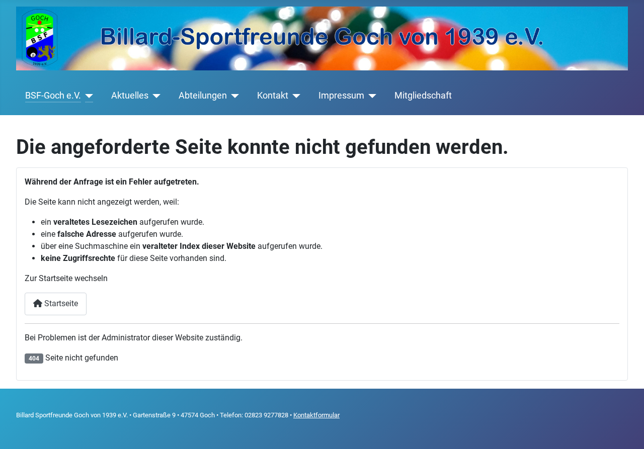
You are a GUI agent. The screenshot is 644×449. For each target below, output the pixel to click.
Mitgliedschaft (423, 96)
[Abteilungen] (233, 95)
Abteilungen (203, 96)
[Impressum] (370, 95)
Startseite (60, 303)
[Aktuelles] (154, 95)
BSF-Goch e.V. (53, 96)
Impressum (341, 96)
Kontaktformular (316, 415)
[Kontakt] (294, 95)
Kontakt (272, 96)
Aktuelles (129, 96)
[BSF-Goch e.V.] (87, 95)
